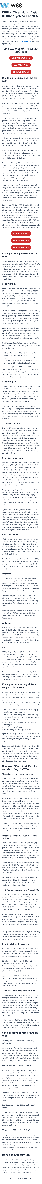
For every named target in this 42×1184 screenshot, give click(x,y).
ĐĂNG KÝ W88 (21, 65)
